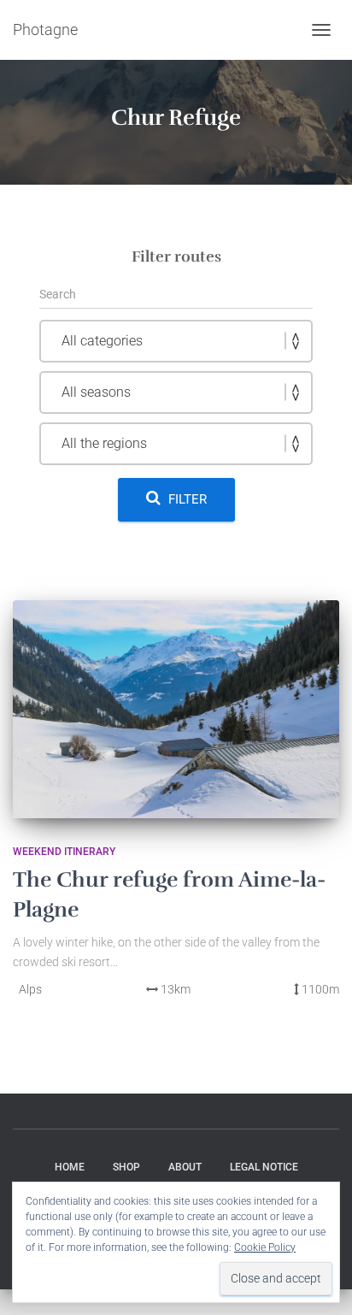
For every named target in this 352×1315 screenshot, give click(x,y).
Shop (126, 1167)
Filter (187, 499)
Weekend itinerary (64, 852)
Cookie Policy (265, 1247)
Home (70, 1167)
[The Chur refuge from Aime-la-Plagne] (176, 709)
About (185, 1167)
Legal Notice (264, 1167)
